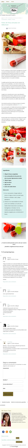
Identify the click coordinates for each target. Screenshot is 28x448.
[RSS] (7, 432)
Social (12, 1)
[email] (10, 432)
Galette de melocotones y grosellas (18, 402)
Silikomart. (20, 104)
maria (8, 290)
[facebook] (3, 432)
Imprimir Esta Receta (12, 28)
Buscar (7, 1)
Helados (9, 19)
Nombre (5, 380)
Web (4, 388)
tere (8, 324)
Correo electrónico (8, 384)
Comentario (6, 368)
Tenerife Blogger (14, 446)
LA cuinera (9, 342)
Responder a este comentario (9, 281)
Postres (13, 19)
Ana (8, 304)
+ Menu (2, 1)
